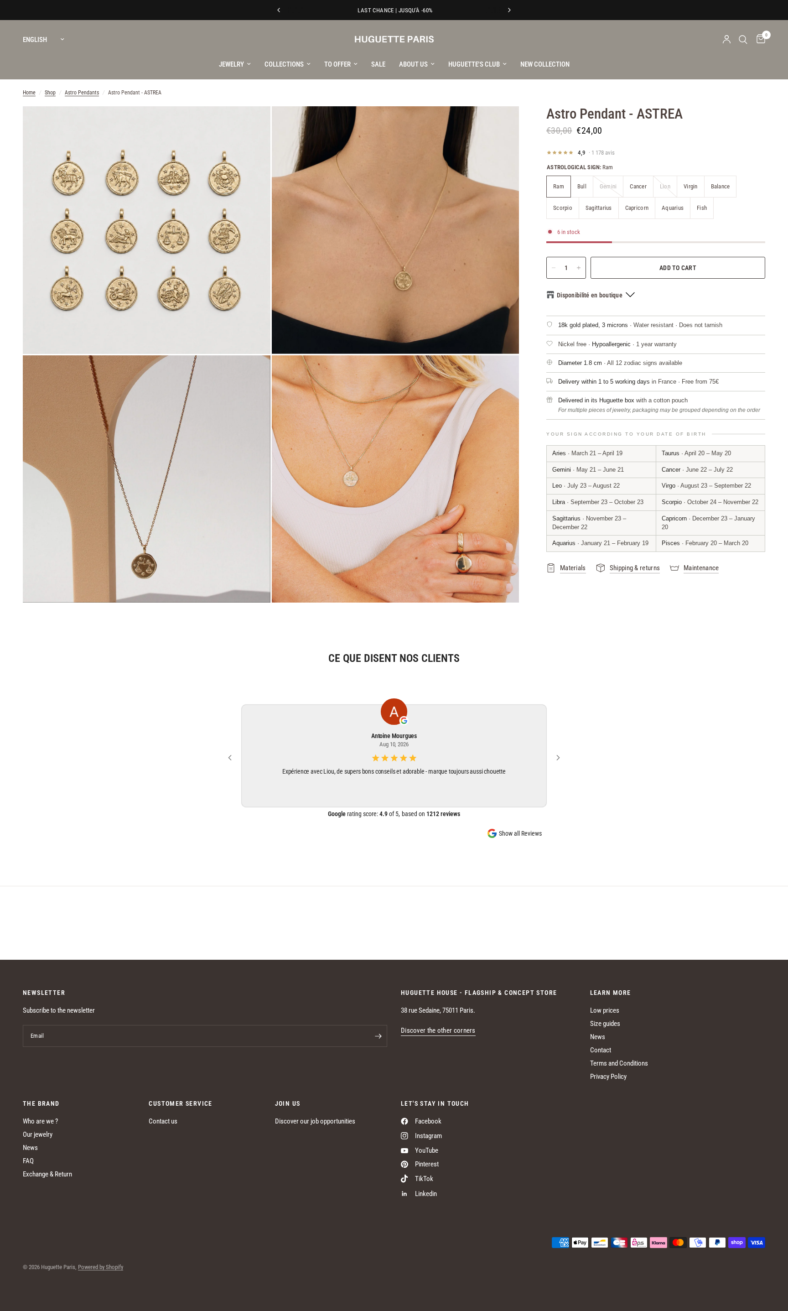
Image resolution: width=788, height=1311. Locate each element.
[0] (758, 39)
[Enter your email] (378, 1036)
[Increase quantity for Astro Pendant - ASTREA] (579, 267)
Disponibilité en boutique (589, 295)
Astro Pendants (82, 92)
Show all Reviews (520, 833)
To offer (337, 64)
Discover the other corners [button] (438, 1031)
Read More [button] (394, 783)
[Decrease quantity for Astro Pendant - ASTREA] (553, 267)
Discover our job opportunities (315, 1121)
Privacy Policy (608, 1076)
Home (29, 92)
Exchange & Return (47, 1174)
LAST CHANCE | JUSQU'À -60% (394, 10)
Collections (284, 64)
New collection (545, 64)
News (597, 1037)
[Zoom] (251, 125)
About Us (413, 64)
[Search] (743, 39)
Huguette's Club (474, 64)
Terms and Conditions (619, 1063)
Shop (50, 92)
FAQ (28, 1161)
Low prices (604, 1010)
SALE (378, 64)
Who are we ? (40, 1121)
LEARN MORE (610, 992)
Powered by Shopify (100, 1267)
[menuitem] (235, 64)
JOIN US (288, 1103)
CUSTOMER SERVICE (180, 1103)
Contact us (163, 1121)
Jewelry (231, 64)
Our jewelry (37, 1134)
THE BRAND (41, 1103)
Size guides (605, 1024)
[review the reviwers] (404, 721)
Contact (600, 1050)
